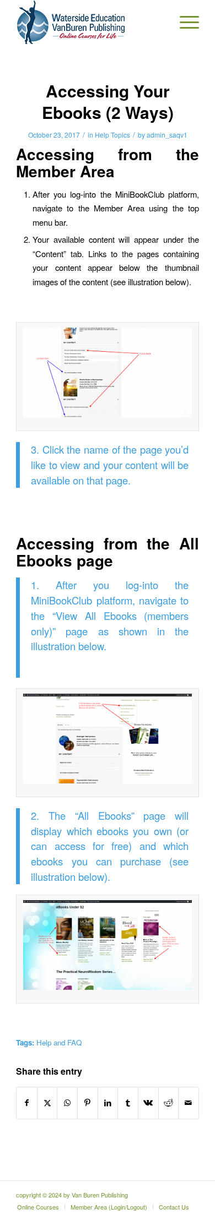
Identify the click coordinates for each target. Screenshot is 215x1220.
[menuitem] (184, 22)
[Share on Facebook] (27, 1102)
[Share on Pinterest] (88, 1102)
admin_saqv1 (167, 134)
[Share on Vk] (148, 1102)
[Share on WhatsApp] (67, 1102)
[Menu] (184, 22)
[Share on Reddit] (169, 1102)
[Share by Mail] (188, 1102)
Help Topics (112, 134)
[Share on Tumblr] (128, 1102)
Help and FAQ (59, 1042)
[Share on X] (47, 1102)
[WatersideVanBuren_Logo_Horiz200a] (89, 22)
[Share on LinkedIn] (108, 1102)
